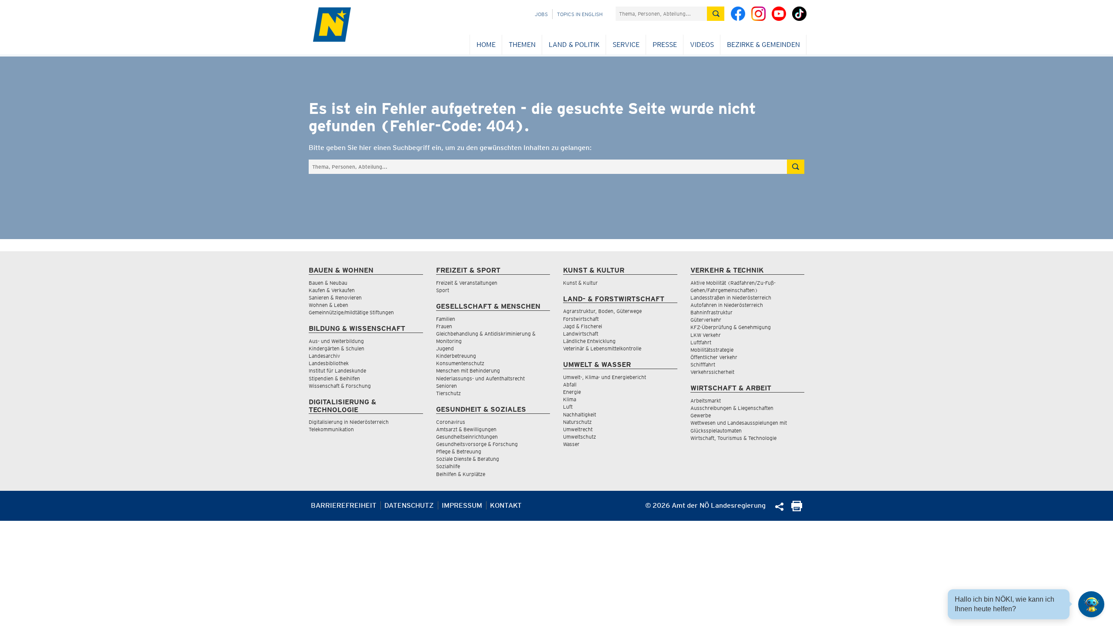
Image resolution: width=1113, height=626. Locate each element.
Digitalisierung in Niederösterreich (349, 422)
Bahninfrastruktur (711, 312)
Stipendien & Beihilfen (334, 378)
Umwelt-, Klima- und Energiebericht (604, 377)
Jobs (541, 14)
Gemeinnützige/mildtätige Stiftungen (351, 312)
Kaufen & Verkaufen (332, 290)
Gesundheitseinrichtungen (467, 436)
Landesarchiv (324, 356)
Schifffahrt (702, 364)
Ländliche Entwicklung (589, 341)
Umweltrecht (578, 429)
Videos (702, 44)
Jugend (445, 348)
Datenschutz (409, 505)
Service (626, 44)
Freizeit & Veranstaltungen (466, 283)
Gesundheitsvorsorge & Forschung (477, 444)
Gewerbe (700, 415)
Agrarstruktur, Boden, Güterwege (602, 311)
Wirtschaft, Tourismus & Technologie (733, 438)
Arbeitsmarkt (705, 400)
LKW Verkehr (705, 335)
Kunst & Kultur (580, 283)
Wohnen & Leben (328, 305)
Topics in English (580, 14)
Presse (665, 44)
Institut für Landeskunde (337, 370)
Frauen (444, 326)
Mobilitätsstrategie (711, 349)
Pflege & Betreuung (458, 451)
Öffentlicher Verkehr (713, 357)
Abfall (569, 384)
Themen (522, 44)
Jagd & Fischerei (582, 326)
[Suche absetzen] (715, 14)
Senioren (446, 386)
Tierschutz (448, 393)
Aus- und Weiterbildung (336, 341)
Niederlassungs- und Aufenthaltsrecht (480, 378)
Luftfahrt (700, 342)
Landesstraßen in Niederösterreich (730, 297)
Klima (569, 399)
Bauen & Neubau (328, 283)
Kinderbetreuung (456, 356)
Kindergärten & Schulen (336, 348)
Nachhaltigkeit (579, 414)
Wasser (571, 444)
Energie (572, 392)
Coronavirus (450, 422)
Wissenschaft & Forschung (340, 386)
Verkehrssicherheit (712, 372)
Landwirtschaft (580, 333)
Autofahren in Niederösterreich (726, 305)
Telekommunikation (331, 429)
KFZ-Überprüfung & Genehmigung (730, 327)
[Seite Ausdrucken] (796, 509)
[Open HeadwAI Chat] (1091, 604)
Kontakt (506, 505)
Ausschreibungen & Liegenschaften (731, 408)
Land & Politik (574, 44)
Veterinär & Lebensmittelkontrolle (602, 348)
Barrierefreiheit (344, 505)
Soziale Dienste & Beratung (467, 459)
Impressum (462, 505)
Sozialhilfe (448, 466)
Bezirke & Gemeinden (763, 44)
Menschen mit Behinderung (468, 370)
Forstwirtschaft (581, 319)
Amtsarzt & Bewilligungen (466, 429)
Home (486, 44)
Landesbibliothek (329, 363)
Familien (445, 319)
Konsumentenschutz (460, 363)
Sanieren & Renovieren (335, 297)
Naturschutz (577, 422)
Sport (442, 290)
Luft (568, 406)
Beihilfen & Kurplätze (460, 474)
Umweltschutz (579, 436)
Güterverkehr (705, 319)
